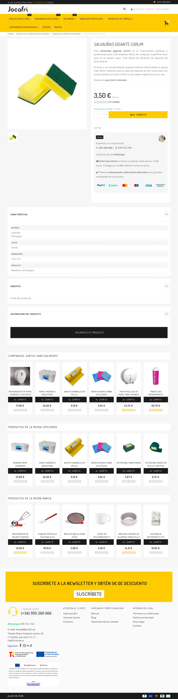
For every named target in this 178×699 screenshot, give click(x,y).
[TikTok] (31, 645)
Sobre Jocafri (70, 613)
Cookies (137, 625)
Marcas (58, 27)
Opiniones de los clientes (104, 621)
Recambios (70, 17)
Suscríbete (89, 594)
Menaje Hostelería (20, 17)
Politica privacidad (143, 617)
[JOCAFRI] (18, 9)
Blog (93, 617)
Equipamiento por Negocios (23, 27)
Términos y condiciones (146, 613)
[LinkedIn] (28, 645)
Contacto (68, 621)
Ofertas (47, 27)
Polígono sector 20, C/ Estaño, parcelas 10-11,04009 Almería (26, 637)
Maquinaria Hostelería (47, 17)
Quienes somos (71, 617)
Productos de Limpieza (119, 19)
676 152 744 (27, 623)
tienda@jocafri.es (25, 629)
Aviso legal (139, 621)
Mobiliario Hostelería (91, 19)
